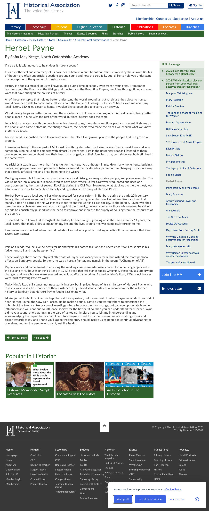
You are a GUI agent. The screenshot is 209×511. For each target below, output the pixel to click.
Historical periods (89, 455)
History (158, 470)
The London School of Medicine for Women (184, 114)
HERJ (157, 479)
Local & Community (60, 40)
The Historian (161, 465)
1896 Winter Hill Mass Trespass (184, 142)
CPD (32, 460)
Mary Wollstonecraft (178, 246)
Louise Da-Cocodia (177, 223)
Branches (192, 27)
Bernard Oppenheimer (179, 122)
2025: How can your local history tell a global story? (180, 72)
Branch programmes (139, 470)
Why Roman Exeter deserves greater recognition (182, 254)
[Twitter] (110, 5)
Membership (145, 18)
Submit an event (158, 33)
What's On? (135, 465)
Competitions (37, 479)
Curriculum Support (65, 455)
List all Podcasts (187, 455)
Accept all (123, 499)
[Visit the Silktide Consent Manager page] (197, 499)
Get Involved (13, 470)
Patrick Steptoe (175, 106)
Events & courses (87, 33)
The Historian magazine (20, 33)
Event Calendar (137, 455)
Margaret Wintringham (179, 93)
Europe (182, 465)
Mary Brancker (174, 194)
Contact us (163, 18)
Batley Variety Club (177, 129)
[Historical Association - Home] (27, 434)
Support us (180, 18)
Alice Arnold (173, 210)
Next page (39, 337)
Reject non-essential (150, 499)
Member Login (13, 479)
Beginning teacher (40, 465)
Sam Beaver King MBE (179, 135)
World (182, 470)
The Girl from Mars (177, 217)
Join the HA (12, 474)
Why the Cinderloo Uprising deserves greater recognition (182, 238)
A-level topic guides (90, 470)
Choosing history (89, 479)
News (9, 460)
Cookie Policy (173, 489)
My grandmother (175, 161)
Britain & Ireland (187, 460)
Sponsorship (135, 479)
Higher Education (89, 27)
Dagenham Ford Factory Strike (183, 230)
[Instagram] (123, 5)
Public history (136, 33)
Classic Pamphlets (163, 474)
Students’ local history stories (92, 40)
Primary (15, 27)
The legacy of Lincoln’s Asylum (183, 168)
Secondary (38, 27)
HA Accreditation (39, 474)
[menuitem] (15, 27)
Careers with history (91, 484)
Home (8, 40)
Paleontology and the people (182, 188)
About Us (11, 465)
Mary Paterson (174, 100)
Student (61, 27)
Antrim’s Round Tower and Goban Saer (181, 202)
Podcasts (169, 27)
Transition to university (92, 474)
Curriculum (36, 455)
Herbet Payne (174, 181)
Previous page (18, 337)
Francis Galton (174, 155)
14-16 (83, 460)
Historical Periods (48, 33)
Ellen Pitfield (173, 148)
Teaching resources (65, 492)
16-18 (83, 465)
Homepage (11, 455)
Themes (68, 33)
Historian (118, 27)
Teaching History (163, 460)
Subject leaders (38, 470)
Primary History (38, 484)
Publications (144, 27)
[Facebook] (117, 5)
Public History (37, 40)
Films (105, 33)
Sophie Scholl (174, 175)
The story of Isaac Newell (180, 262)
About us (197, 18)
